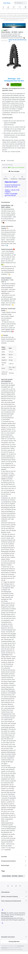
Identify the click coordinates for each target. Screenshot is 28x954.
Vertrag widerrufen (14, 941)
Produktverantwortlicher (8, 861)
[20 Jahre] (14, 25)
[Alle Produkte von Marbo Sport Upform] (5, 30)
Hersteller (4, 856)
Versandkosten (20, 945)
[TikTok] (16, 886)
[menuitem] (13, 876)
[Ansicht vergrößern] (14, 56)
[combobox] (20, 2)
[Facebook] (8, 886)
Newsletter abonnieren (8, 937)
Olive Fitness (6, 3)
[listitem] (14, 56)
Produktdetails (5, 202)
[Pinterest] (20, 886)
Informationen (5, 892)
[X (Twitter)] (12, 886)
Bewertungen (5, 865)
